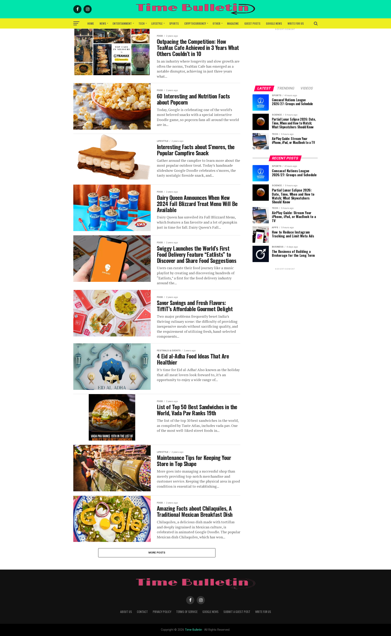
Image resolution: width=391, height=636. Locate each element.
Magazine (233, 23)
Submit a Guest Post (236, 612)
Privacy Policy (162, 612)
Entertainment (122, 23)
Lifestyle (157, 23)
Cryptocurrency (195, 23)
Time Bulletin (193, 630)
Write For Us (296, 23)
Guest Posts (252, 23)
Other (216, 23)
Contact (142, 612)
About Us (126, 612)
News (103, 23)
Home (90, 23)
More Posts (156, 552)
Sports (174, 23)
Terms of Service (187, 612)
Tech (141, 23)
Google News (274, 23)
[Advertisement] (285, 56)
